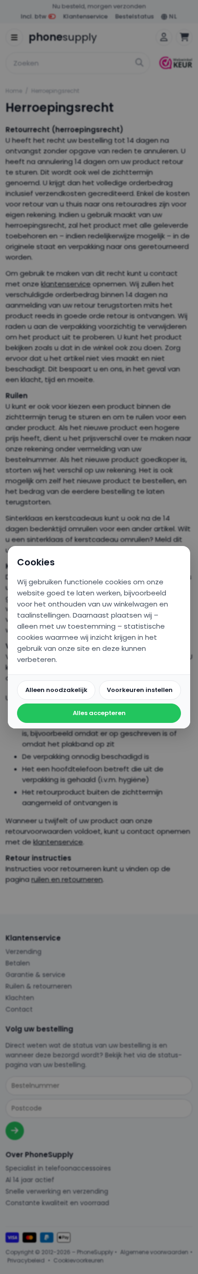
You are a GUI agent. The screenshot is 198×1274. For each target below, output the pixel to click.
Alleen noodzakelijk (56, 690)
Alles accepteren (99, 713)
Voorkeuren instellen (140, 690)
